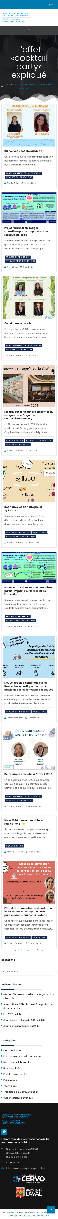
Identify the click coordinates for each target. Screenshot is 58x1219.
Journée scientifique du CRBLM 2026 (24, 1020)
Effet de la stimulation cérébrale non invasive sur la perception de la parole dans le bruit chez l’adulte (28, 911)
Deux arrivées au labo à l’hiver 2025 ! (28, 774)
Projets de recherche (17, 257)
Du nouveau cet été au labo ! (23, 151)
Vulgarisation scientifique (20, 261)
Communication (14, 441)
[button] (29, 30)
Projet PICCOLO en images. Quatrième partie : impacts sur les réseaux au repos (26, 231)
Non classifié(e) (12, 1068)
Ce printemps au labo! (19, 323)
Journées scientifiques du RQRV (21, 1026)
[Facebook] (4, 1132)
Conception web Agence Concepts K (29, 1215)
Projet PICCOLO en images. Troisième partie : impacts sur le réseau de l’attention (28, 591)
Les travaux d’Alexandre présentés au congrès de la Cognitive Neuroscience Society (28, 415)
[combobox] (29, 971)
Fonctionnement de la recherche (23, 173)
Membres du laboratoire (19, 177)
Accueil (10, 84)
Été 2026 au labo (12, 1014)
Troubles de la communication (20, 1092)
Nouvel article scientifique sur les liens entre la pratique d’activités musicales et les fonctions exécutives (28, 686)
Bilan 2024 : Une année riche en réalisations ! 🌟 (24, 822)
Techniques (10, 1086)
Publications (39, 532)
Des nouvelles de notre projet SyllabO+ (23, 508)
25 (38, 950)
